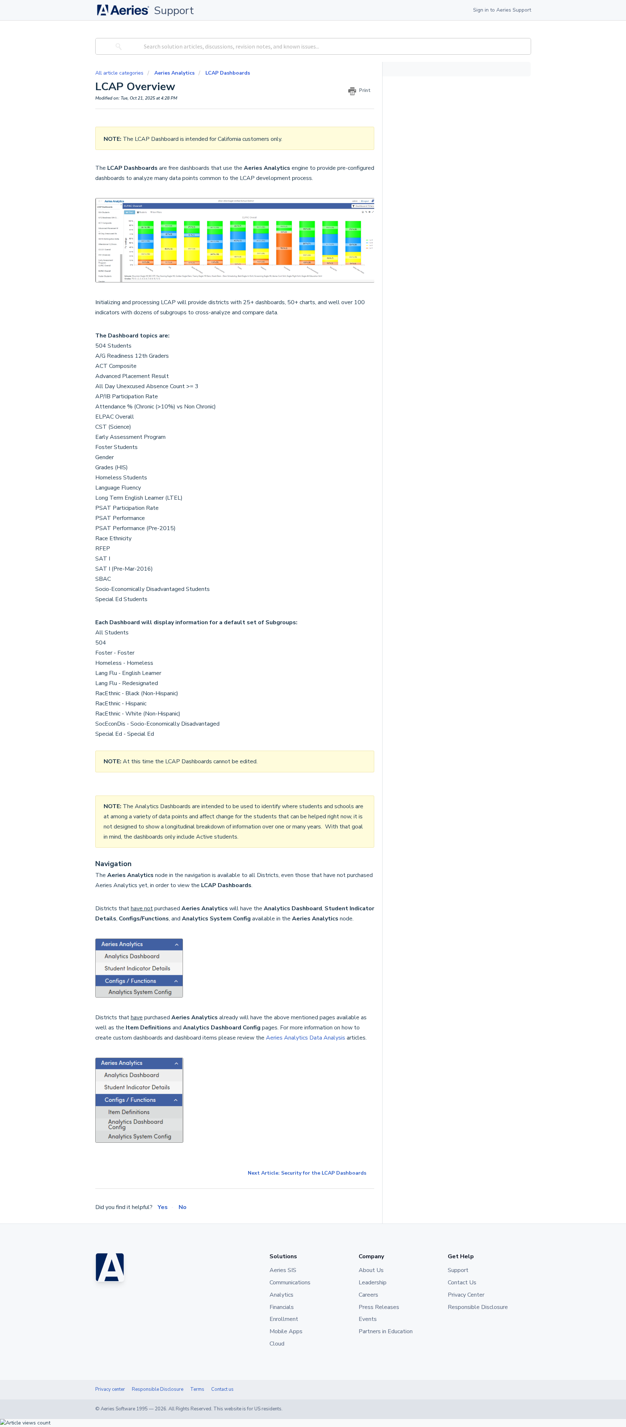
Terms (197, 1389)
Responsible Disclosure (157, 1389)
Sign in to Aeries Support (502, 10)
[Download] (299, 639)
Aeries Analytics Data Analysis (305, 1038)
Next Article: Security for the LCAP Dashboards (307, 1173)
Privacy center (110, 1389)
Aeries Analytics (174, 73)
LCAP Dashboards (227, 73)
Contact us (222, 1389)
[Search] (117, 46)
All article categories (120, 73)
